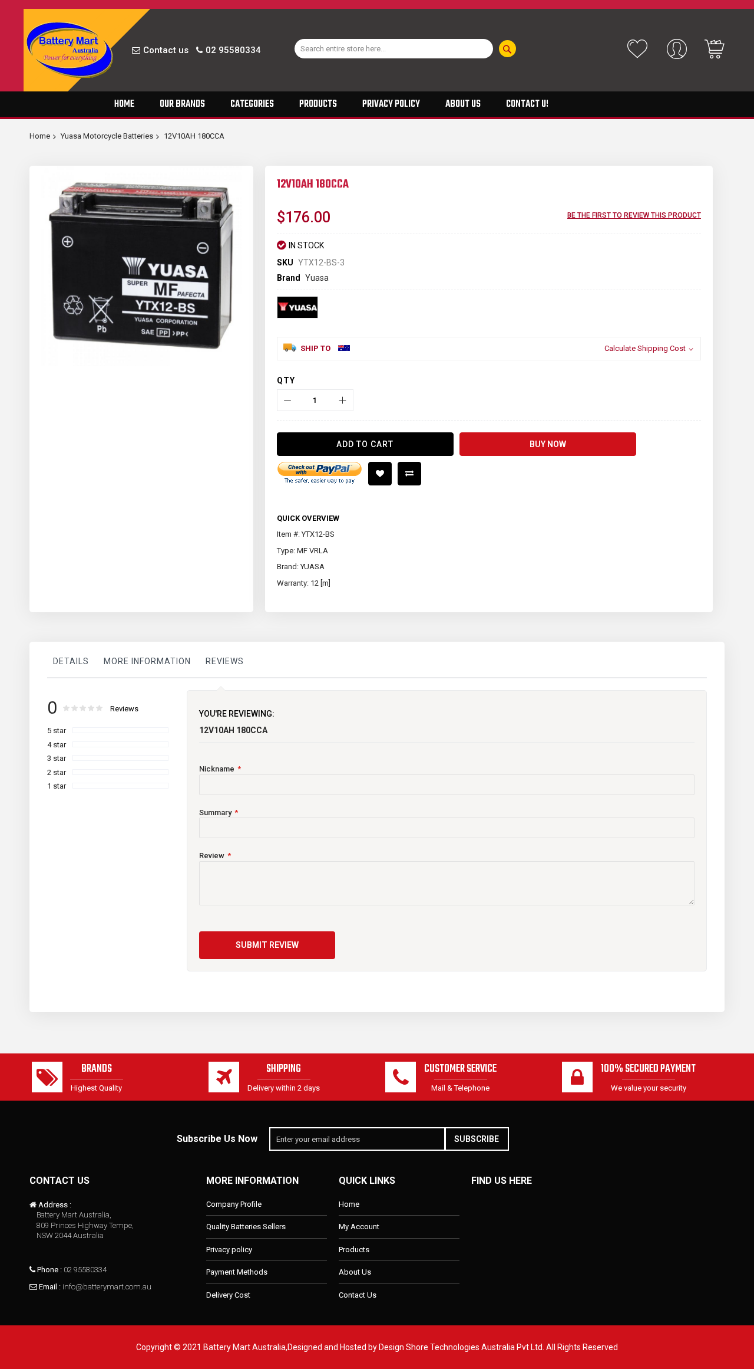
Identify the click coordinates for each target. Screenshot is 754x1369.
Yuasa (317, 278)
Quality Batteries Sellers (246, 1226)
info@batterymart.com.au (106, 1286)
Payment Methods (236, 1272)
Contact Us (357, 1295)
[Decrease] (287, 400)
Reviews (225, 661)
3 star (56, 758)
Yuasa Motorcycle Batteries (107, 136)
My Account (359, 1226)
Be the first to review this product (634, 215)
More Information (147, 661)
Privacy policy (229, 1249)
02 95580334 (233, 50)
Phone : (49, 1269)
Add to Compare (409, 473)
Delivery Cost (228, 1295)
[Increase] (342, 400)
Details (71, 661)
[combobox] (394, 48)
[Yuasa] (297, 307)
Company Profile (234, 1204)
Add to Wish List (380, 473)
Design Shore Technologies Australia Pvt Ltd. (461, 1347)
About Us (355, 1272)
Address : (54, 1204)
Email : (50, 1286)
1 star (56, 786)
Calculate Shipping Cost (645, 348)
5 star (56, 730)
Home (39, 136)
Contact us (165, 50)
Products (354, 1249)
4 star (56, 744)
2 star (56, 772)
